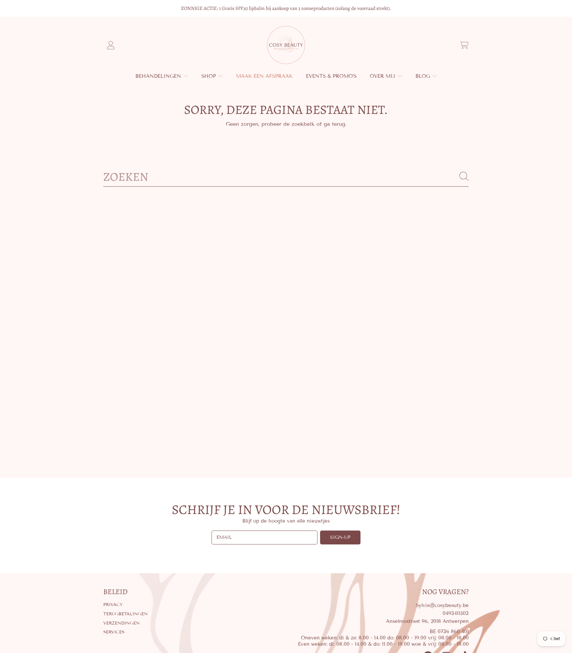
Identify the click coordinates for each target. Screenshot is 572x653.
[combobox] (286, 176)
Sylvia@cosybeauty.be (442, 605)
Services (113, 632)
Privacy (112, 604)
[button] (464, 45)
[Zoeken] (464, 176)
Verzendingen (121, 623)
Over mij (383, 76)
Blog (423, 76)
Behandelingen (159, 76)
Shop (209, 76)
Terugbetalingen (125, 614)
